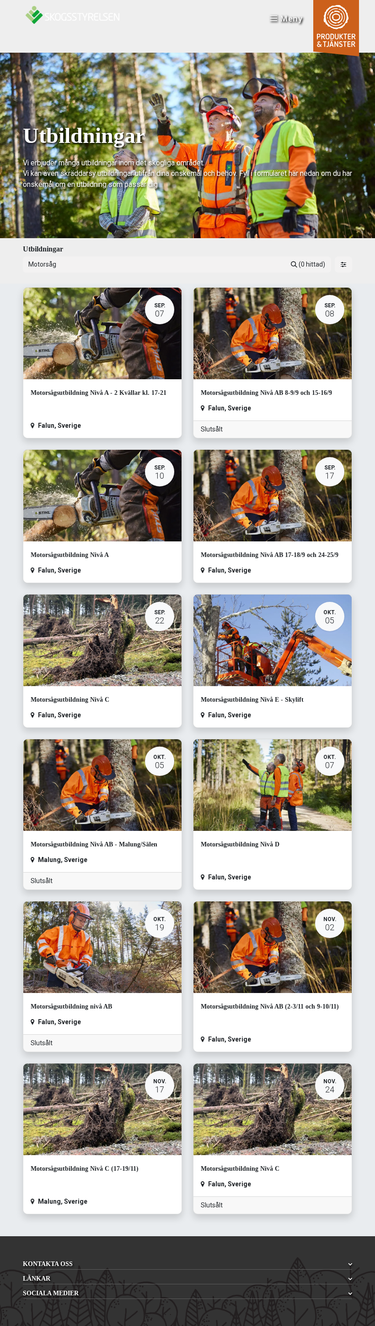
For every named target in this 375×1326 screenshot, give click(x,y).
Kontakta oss (48, 1264)
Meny (291, 18)
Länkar (36, 1278)
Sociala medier (51, 1293)
